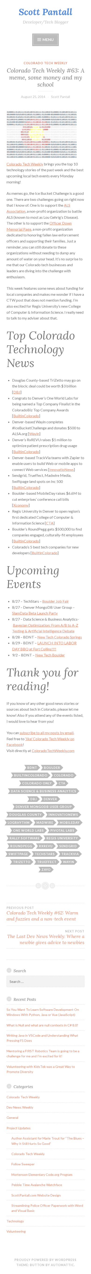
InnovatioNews (61, 469)
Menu (48, 39)
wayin (68, 862)
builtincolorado (30, 775)
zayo (46, 869)
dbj (33, 799)
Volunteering (16, 1231)
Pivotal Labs (62, 830)
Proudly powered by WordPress (45, 1260)
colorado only (37, 783)
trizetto (21, 862)
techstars (45, 854)
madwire (44, 822)
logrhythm (19, 822)
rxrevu (46, 846)
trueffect (46, 862)
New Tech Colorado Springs (59, 637)
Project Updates (19, 1128)
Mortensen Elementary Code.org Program (41, 1175)
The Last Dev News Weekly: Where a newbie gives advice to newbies (45, 937)
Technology (15, 1221)
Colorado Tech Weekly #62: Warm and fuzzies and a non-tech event (42, 914)
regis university (62, 838)
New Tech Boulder (50, 655)
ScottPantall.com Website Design (36, 1195)
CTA (49, 523)
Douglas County (25, 815)
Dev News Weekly (20, 1107)
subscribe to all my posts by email (47, 732)
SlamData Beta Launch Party (35, 613)
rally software (25, 838)
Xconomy (20, 505)
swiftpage (18, 854)
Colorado (64, 775)
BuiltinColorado (26, 415)
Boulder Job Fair (55, 601)
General (12, 1117)
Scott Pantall (45, 12)
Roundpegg (21, 846)
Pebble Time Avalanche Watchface (36, 1185)
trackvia (70, 854)
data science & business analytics (43, 791)
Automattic (62, 1265)
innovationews (63, 815)
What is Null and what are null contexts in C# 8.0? (42, 1025)
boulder (52, 768)
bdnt (32, 768)
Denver (50, 799)
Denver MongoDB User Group (44, 807)
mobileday (70, 822)
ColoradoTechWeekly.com (53, 750)
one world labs (28, 830)
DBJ (16, 392)
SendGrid (68, 846)
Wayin (34, 433)
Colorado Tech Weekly (45, 63)
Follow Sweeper (23, 1164)
